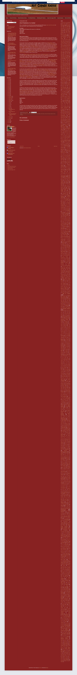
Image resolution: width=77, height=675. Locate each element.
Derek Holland (62, 231)
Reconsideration (65, 521)
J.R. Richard (65, 322)
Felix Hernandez (67, 265)
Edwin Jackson (63, 253)
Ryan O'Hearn (66, 547)
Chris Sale (68, 192)
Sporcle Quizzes (10, 168)
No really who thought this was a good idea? (65, 469)
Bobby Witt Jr (64, 151)
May (9, 105)
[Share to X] (33, 112)
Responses (63, 524)
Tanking (65, 587)
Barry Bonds (63, 126)
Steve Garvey (63, 582)
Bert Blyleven (64, 138)
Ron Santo (63, 539)
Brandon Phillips (68, 155)
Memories (67, 432)
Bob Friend (62, 148)
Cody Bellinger (66, 199)
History (67, 305)
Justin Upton (63, 379)
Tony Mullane (68, 609)
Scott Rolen (63, 559)
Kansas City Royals (47, 113)
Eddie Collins (63, 249)
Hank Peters (67, 300)
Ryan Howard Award (65, 546)
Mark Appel (68, 418)
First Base (62, 269)
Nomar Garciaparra (64, 472)
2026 (9, 79)
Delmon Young (67, 230)
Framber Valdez (67, 270)
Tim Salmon (63, 603)
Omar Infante (49, 50)
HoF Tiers (65, 306)
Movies (62, 459)
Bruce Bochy (64, 163)
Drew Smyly (53, 43)
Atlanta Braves (63, 117)
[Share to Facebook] (35, 112)
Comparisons (63, 205)
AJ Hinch (69, 89)
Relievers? (62, 523)
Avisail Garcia (30, 90)
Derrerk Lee (62, 232)
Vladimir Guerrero (66, 633)
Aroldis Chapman (66, 116)
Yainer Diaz (66, 651)
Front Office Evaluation (65, 276)
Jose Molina (62, 370)
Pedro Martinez (64, 495)
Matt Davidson (24, 90)
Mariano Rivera (63, 418)
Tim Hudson (66, 600)
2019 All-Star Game (66, 54)
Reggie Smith (67, 522)
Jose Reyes (62, 371)
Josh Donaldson (66, 372)
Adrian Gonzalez (64, 89)
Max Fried (62, 429)
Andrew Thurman (68, 108)
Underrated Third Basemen (65, 626)
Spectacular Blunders (67, 573)
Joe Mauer (40, 83)
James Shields (36, 75)
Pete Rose (67, 496)
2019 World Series (63, 57)
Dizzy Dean (63, 237)
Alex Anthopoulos (66, 95)
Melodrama (67, 431)
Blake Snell (66, 146)
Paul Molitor (66, 493)
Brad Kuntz (65, 153)
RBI (62, 517)
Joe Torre (66, 352)
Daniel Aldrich (67, 219)
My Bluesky (9, 28)
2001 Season (64, 23)
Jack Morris (66, 323)
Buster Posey (63, 171)
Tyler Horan (67, 623)
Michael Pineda (68, 439)
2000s (69, 22)
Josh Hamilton (67, 373)
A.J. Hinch (68, 81)
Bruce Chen (29, 76)
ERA (65, 258)
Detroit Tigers (43, 113)
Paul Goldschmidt (64, 492)
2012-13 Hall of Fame (65, 33)
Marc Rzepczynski (66, 415)
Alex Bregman (68, 96)
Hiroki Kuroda (67, 304)
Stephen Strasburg (65, 580)
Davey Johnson (63, 224)
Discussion (67, 235)
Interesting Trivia (67, 318)
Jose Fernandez (66, 369)
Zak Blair (67, 660)
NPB (65, 473)
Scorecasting (67, 557)
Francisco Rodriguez (67, 272)
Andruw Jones (64, 109)
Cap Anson (64, 174)
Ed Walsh (63, 248)
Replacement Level (67, 523)
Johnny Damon (63, 360)
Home (39, 146)
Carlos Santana (41, 64)
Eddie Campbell (68, 248)
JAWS (61, 337)
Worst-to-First (64, 649)
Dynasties (63, 247)
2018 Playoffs (66, 52)
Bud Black (63, 167)
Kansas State (62, 382)
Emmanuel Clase (67, 255)
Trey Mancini (65, 619)
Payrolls (69, 494)
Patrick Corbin (68, 491)
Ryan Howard (68, 545)
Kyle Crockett (67, 392)
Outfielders (68, 488)
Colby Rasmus (67, 200)
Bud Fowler (67, 167)
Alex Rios (62, 98)
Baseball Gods (64, 130)
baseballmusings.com (11, 150)
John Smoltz (62, 359)
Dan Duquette (68, 216)
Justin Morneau (67, 378)
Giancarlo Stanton (64, 288)
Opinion (62, 479)
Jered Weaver (65, 343)
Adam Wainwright (64, 87)
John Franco (63, 356)
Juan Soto (68, 375)
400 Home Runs (67, 77)
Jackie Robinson (66, 324)
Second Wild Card (66, 563)
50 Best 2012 (68, 78)
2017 (9, 91)
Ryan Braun (67, 544)
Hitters (62, 306)
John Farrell (68, 355)
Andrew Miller (62, 108)
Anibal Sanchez (45, 54)
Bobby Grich (68, 150)
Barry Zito (65, 127)
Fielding (66, 268)
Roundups (66, 541)
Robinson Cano (63, 535)
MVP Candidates (63, 460)
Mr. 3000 (65, 459)
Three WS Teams (63, 599)
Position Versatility (63, 507)
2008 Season (64, 24)
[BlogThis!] (32, 112)
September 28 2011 (63, 564)
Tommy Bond (67, 606)
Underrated (67, 625)
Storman (40, 667)
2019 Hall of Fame (64, 55)
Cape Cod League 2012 (11, 169)
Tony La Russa (63, 609)
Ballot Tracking (67, 124)
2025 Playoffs (67, 71)
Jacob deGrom (63, 325)
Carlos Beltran (63, 176)
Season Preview (66, 561)
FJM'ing (68, 269)
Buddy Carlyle (62, 170)
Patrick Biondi (63, 491)
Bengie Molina (63, 137)
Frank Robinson (64, 273)
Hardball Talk (68, 301)
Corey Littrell (62, 209)
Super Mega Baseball (64, 585)
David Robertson (66, 227)
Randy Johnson (67, 516)
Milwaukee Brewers (64, 451)
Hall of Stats (63, 299)
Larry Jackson (63, 398)
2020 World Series (66, 60)
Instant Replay (67, 317)
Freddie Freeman (63, 275)
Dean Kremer (68, 228)
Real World (65, 518)
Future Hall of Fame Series (12, 166)
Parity (65, 490)
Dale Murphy (66, 215)
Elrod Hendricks (63, 254)
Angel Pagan (67, 110)
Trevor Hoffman (67, 616)
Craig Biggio (68, 210)
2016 (9, 92)
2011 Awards (63, 25)
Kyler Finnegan (64, 395)
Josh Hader (62, 373)
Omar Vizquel (68, 477)
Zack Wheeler (63, 660)
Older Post (55, 146)
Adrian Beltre (68, 88)
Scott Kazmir (67, 558)
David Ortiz (65, 226)
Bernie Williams (68, 137)
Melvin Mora (62, 432)
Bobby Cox (63, 150)
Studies (66, 584)
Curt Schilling (66, 213)
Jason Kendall (67, 335)
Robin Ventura (67, 534)
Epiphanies (62, 258)
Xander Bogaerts (63, 650)
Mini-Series (66, 452)
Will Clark (65, 642)
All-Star (65, 100)
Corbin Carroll (62, 208)
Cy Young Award (64, 214)
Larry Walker (68, 398)
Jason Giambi (68, 333)
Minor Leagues (67, 454)
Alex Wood (64, 99)
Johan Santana (66, 354)
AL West (65, 92)
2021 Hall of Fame (64, 61)
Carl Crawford (67, 175)
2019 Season (67, 56)
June (9, 104)
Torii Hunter (67, 610)
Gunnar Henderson (64, 292)
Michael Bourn (24, 65)
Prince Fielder (25, 50)
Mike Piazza (66, 448)
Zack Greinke (66, 659)
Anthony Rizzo (67, 113)
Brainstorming (62, 155)
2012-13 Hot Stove (64, 34)
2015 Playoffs (67, 45)
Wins (68, 645)
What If (65, 640)
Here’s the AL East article (51, 25)
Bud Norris (62, 168)
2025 (9, 80)
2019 (9, 88)
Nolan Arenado (63, 471)
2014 (9, 95)
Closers (66, 198)
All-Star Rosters (66, 101)
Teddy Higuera (63, 590)
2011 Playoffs (66, 26)
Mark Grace (68, 419)
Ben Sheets (62, 136)
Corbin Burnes (67, 207)
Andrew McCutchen (64, 107)
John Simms (67, 358)
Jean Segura (65, 338)
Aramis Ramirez (63, 114)
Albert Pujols (63, 94)
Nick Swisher (64, 467)
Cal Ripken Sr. (67, 172)
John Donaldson (63, 355)
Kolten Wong (67, 391)
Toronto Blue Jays (64, 611)
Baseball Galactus (67, 129)
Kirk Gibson (63, 390)
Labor (68, 395)
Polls (62, 506)
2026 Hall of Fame (67, 73)
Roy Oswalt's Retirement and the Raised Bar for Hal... (12, 114)
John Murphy (68, 356)
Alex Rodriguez (67, 98)
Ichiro (69, 315)
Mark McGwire (64, 420)
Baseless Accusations (66, 133)
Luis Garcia (66, 408)
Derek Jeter (67, 231)
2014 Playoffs (67, 42)
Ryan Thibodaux (66, 548)
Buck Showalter (63, 166)
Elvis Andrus (68, 254)
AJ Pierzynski (63, 90)
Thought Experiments (64, 598)
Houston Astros (66, 308)
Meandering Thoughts (66, 430)
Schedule (62, 557)
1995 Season (65, 22)
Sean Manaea (66, 560)
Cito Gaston (65, 194)
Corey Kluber (28, 61)
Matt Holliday (64, 427)
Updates (66, 629)
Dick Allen (65, 234)
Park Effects (68, 490)
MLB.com (68, 455)
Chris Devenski (63, 192)
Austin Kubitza (67, 118)
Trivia (65, 621)
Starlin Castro (63, 579)
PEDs (68, 495)
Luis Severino (67, 409)
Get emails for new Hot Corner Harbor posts (11, 27)
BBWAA (62, 134)
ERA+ (68, 258)
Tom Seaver (66, 605)
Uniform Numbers (64, 627)
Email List (63, 255)
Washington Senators (64, 639)
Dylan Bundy (68, 246)
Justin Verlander (33, 54)
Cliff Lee (63, 198)
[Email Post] (30, 112)
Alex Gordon (63, 97)
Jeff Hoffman (67, 339)
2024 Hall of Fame (64, 68)
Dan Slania (67, 218)
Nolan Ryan (68, 471)
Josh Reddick (68, 374)
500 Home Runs (63, 81)
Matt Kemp (68, 427)
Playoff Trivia (66, 504)
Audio (68, 117)
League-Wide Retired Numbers (65, 401)
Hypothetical (66, 314)
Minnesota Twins (53, 113)
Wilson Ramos (66, 644)
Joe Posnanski (10, 151)
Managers (62, 413)
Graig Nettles (63, 291)
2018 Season (63, 53)
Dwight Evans (66, 245)
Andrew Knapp (67, 106)
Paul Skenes (65, 494)
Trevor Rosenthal (64, 618)
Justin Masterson (53, 60)
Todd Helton (64, 604)
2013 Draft (65, 35)
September (10, 100)
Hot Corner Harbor (67, 307)
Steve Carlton (67, 581)
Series (64, 565)
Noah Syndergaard (66, 470)
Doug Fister (50, 42)
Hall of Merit (67, 298)
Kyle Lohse (62, 393)
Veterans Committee (64, 630)
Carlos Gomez (62, 178)
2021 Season (67, 62)
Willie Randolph (65, 643)
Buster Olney (67, 170)
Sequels (69, 564)
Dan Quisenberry (63, 218)
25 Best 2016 (66, 75)
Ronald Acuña (64, 540)
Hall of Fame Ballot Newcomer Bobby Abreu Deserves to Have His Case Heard (12, 44)
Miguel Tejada (50, 73)
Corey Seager (67, 209)
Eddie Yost (67, 250)
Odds (64, 475)
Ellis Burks (67, 253)
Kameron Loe (68, 380)
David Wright (63, 228)
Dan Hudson (67, 217)
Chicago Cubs (66, 188)
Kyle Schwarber (63, 394)
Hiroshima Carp (63, 305)
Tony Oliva (63, 610)
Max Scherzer (38, 54)
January (10, 118)
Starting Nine (68, 579)
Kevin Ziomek (68, 389)
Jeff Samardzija (63, 341)
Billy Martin (66, 144)
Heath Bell (66, 303)
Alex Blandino (63, 96)
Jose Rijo (66, 371)
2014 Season (68, 43)
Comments (10, 142)
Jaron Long (62, 332)
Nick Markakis (67, 466)
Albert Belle (67, 93)
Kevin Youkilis (63, 389)
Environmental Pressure (64, 257)
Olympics (65, 476)
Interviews (62, 320)
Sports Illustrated (63, 576)
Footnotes (62, 270)
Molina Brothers (67, 456)
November (10, 97)
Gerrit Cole (66, 287)
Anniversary (68, 111)
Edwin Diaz (67, 252)
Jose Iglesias (32, 51)
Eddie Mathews (68, 249)
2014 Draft (67, 40)
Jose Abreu (51, 89)
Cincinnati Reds (65, 193)
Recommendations (67, 520)
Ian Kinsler (40, 50)
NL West (67, 468)
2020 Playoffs (64, 59)
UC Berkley (62, 625)
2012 (9, 121)
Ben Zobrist (67, 136)
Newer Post (21, 146)
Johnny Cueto (67, 359)
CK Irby (69, 194)
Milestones (65, 450)
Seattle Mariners (63, 562)
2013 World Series (66, 39)
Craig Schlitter (67, 212)
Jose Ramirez (67, 370)
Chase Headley (67, 186)
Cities (61, 194)
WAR (67, 636)
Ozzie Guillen (64, 489)
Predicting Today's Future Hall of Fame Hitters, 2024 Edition (12, 53)
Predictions (21, 114)
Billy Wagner (67, 145)
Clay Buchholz (64, 195)
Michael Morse (67, 438)
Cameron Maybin (68, 173)
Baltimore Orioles (64, 125)
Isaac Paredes (67, 320)
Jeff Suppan (67, 341)
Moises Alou (62, 456)
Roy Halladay (63, 542)
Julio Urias (68, 376)
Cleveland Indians (38, 113)
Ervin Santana (29, 77)
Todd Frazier (68, 603)
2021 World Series (63, 63)
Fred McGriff (67, 274)
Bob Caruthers (67, 147)
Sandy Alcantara (63, 555)
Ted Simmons (67, 589)
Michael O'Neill (63, 439)
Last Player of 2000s (64, 400)
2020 (9, 87)
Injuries (63, 317)
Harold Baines (64, 302)
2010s (68, 24)
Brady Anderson (66, 154)
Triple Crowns (66, 620)
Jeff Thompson (63, 342)
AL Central (28, 113)
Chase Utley (63, 187)
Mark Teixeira (67, 421)
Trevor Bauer (54, 61)
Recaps (62, 520)
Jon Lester (65, 362)
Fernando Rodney (65, 266)
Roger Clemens (67, 536)
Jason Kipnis (35, 64)
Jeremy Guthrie (22, 76)
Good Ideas (65, 289)
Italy (61, 321)
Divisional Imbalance (63, 236)
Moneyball (62, 457)
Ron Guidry (68, 538)
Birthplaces (62, 146)
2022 (9, 84)
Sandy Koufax (68, 555)
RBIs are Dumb (66, 517)
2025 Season (63, 72)
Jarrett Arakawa (63, 333)
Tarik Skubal (65, 588)
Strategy (66, 583)
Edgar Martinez (63, 251)
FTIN (61, 277)
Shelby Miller (62, 567)
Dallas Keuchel (63, 216)
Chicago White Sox (32, 113)
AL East (66, 91)
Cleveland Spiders (67, 197)
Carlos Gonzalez (67, 178)
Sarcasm (63, 556)
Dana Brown (62, 219)
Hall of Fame (66, 293)
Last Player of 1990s (65, 399)
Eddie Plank (63, 250)
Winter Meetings (63, 646)
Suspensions (62, 586)
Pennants (62, 496)
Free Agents (68, 275)
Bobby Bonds (68, 149)
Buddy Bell (67, 169)
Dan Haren (63, 217)
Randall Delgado (63, 515)
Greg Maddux (68, 291)
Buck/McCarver (68, 166)
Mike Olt (66, 447)
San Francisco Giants (65, 554)
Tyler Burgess (67, 622)
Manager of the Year (64, 412)
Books (68, 151)
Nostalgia (63, 473)
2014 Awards (62, 40)
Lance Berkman (63, 396)
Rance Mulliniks (67, 514)
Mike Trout (68, 449)
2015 (9, 93)
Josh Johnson (63, 374)
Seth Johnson (67, 566)
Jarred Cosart (67, 332)
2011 (9, 122)
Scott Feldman (63, 558)
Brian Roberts (68, 162)
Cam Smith (62, 173)
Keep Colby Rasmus (64, 383)
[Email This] (31, 112)
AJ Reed (68, 90)
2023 (9, 83)
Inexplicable (68, 316)
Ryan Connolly (63, 545)
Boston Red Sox (63, 152)
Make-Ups (67, 411)
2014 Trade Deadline (65, 44)
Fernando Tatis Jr (63, 267)
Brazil (65, 157)
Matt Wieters (67, 428)
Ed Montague (68, 247)
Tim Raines (68, 602)
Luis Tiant (62, 410)
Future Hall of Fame (66, 278)
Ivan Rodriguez (65, 321)
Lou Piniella (67, 406)
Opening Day (67, 478)
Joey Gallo (65, 353)
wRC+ (68, 649)
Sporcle (66, 575)
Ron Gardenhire (64, 538)
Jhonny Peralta (22, 52)
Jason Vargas (52, 75)
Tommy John (63, 607)
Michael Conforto (66, 436)
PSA (66, 512)
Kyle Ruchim (67, 393)
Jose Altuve (64, 367)
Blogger (47, 667)
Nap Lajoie (68, 460)
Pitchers (62, 501)
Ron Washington (68, 539)
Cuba (61, 213)
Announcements (64, 112)
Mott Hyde (67, 458)
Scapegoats (67, 556)
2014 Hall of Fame (64, 41)
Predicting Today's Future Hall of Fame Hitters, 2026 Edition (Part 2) (12, 69)
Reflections (62, 522)
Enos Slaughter (65, 256)
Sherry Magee (68, 567)
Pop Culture (67, 506)
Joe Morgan (66, 350)
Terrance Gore (68, 590)
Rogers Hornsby (65, 537)
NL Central (68, 467)
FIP (68, 268)
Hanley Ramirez (63, 301)
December (10, 96)
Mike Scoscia (63, 449)
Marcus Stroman (66, 417)
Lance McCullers (66, 397)
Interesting (62, 318)
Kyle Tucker (68, 394)
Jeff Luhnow (67, 340)
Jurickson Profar (64, 377)
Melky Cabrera (63, 431)
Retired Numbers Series (11, 167)
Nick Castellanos (51, 49)
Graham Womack (66, 290)
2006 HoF (68, 23)
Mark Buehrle (64, 419)
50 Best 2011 (63, 78)
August (10, 101)
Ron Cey (69, 537)
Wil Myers (65, 641)
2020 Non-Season (67, 58)
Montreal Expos (67, 457)
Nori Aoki (69, 472)
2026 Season (64, 74)
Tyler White (62, 624)
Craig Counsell (64, 211)
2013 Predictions (63, 37)
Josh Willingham (64, 375)
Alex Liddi (67, 97)
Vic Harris (62, 631)
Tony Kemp (67, 608)
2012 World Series (67, 32)
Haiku (69, 292)
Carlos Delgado (67, 177)
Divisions (69, 236)
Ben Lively (67, 135)
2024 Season (67, 69)
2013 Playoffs (67, 36)
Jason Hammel (64, 334)
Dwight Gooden (63, 246)
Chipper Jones (63, 190)
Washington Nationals (64, 638)
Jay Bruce (65, 337)
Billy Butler (62, 144)
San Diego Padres (67, 553)
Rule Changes (64, 543)
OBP (66, 474)
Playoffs (62, 505)
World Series (67, 648)
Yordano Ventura (51, 74)
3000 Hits (65, 76)
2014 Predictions (24, 113)
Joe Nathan (66, 351)
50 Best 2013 (64, 79)
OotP (62, 478)
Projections (62, 511)
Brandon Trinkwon (64, 156)
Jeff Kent (62, 340)
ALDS (61, 95)
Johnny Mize (66, 361)
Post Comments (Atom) (27, 147)
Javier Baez (67, 336)
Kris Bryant (62, 392)
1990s (61, 22)
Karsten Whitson (68, 382)
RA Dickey (65, 513)
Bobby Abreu (63, 149)
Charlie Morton (63, 185)
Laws (68, 400)
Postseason (68, 507)
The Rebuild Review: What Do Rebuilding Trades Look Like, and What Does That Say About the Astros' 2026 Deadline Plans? (12, 35)
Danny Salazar (22, 61)
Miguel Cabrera (27, 54)
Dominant (67, 237)
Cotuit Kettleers (63, 210)
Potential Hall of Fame (65, 508)
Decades (67, 229)
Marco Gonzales (63, 416)
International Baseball (64, 319)
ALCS (68, 94)
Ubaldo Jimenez (51, 59)
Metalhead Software (63, 433)
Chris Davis (67, 191)
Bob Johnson (67, 148)
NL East (63, 468)
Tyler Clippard (62, 623)
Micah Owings (67, 434)
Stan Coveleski (68, 578)
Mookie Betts (63, 458)
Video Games (68, 631)
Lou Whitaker (63, 407)
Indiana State (64, 316)
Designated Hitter (68, 232)
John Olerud (64, 357)
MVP (68, 459)
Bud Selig (66, 168)
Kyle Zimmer (25, 75)
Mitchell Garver (63, 455)
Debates (63, 229)
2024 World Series (63, 70)
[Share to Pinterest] (36, 112)
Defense (62, 230)
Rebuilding (67, 519)
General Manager (66, 284)
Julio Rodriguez (64, 376)
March (10, 108)
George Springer (63, 286)
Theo (14, 126)
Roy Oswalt (68, 542)
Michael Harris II (63, 437)
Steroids (62, 581)
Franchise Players (63, 271)
